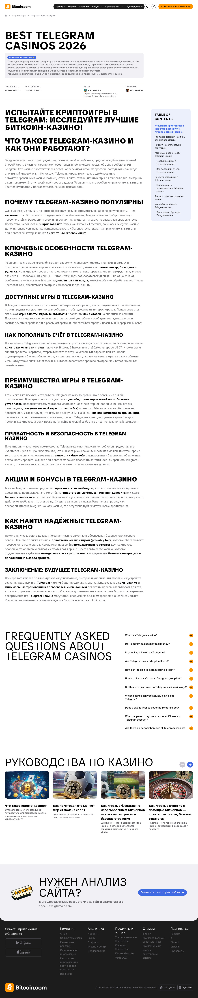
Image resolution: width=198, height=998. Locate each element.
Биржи (147, 933)
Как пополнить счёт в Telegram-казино (168, 170)
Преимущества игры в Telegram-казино (166, 178)
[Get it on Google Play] (23, 943)
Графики (93, 942)
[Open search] (154, 6)
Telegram (175, 933)
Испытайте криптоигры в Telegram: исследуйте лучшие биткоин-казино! (169, 128)
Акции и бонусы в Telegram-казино (169, 198)
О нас (63, 933)
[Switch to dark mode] (147, 6)
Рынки (91, 937)
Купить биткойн (124, 953)
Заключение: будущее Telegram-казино (168, 214)
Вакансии (66, 973)
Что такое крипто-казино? (26, 806)
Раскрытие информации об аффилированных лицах (62, 73)
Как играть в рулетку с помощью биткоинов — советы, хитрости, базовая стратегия (170, 812)
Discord (174, 942)
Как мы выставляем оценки (107, 73)
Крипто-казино (152, 945)
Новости (93, 933)
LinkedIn (175, 946)
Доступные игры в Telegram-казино (166, 162)
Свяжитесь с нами (71, 937)
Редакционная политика (20, 73)
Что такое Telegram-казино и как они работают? (170, 138)
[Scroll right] (190, 765)
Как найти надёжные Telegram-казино (166, 206)
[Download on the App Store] (23, 952)
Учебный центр (97, 946)
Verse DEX (121, 957)
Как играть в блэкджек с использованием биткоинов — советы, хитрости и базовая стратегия (123, 812)
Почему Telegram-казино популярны (168, 146)
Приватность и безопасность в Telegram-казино (170, 188)
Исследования (96, 950)
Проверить (177, 950)
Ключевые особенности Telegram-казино (167, 154)
